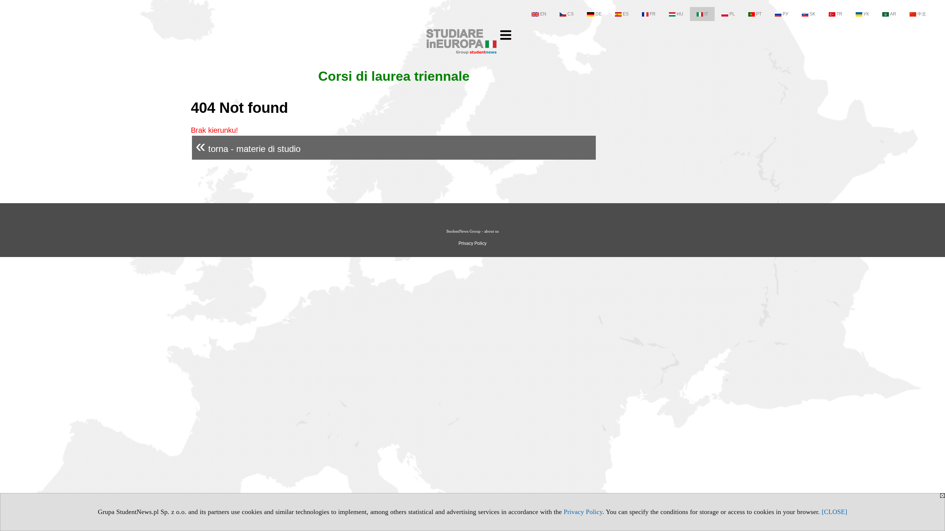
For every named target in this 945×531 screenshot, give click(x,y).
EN (543, 14)
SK (812, 14)
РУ (785, 14)
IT (706, 14)
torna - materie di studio (248, 146)
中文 (921, 14)
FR (653, 14)
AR (893, 14)
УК (866, 14)
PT (759, 14)
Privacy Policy (583, 512)
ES (626, 14)
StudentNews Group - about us (472, 231)
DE (598, 14)
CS (570, 14)
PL (732, 14)
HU (680, 14)
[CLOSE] (834, 512)
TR (839, 14)
